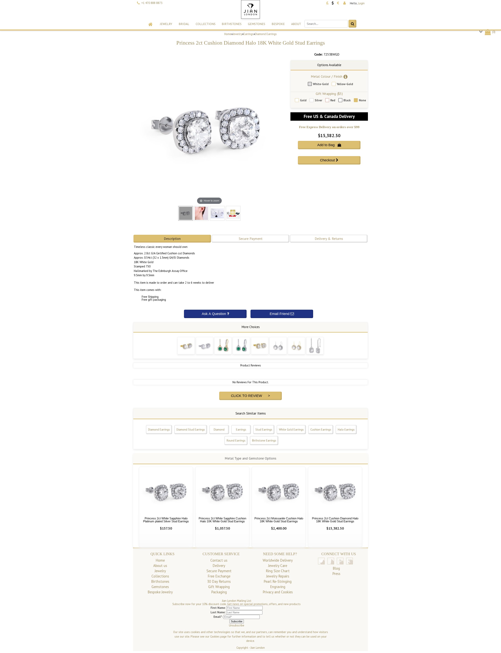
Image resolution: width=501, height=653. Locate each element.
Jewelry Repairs (277, 576)
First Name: (218, 608)
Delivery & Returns (329, 238)
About (296, 24)
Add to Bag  (329, 145)
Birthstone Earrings (264, 440)
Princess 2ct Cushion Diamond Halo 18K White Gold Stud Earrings (335, 520)
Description (172, 238)
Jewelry (166, 24)
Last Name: (218, 612)
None (362, 100)
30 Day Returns (219, 581)
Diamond (219, 429)
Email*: (218, 617)
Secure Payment (250, 238)
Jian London (257, 647)
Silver (318, 100)
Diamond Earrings (266, 33)
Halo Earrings (346, 429)
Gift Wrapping (219, 586)
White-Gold (321, 84)
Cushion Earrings (320, 429)
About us (160, 565)
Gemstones (256, 24)
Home (227, 34)
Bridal (184, 24)
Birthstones (231, 24)
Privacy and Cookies (278, 592)
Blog (336, 568)
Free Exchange (219, 576)
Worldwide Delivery (278, 560)
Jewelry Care (277, 565)
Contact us (218, 560)
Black (347, 100)
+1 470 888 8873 (151, 3)
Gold (303, 100)
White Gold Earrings (291, 429)
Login (361, 3)
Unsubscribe (236, 625)
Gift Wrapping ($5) (329, 93)
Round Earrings (236, 440)
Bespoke (278, 24)
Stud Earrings (263, 429)
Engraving (277, 586)
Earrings (248, 33)
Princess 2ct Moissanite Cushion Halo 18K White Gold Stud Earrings (278, 520)
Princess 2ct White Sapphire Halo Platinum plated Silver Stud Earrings (166, 520)
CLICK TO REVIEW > (250, 396)
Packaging (219, 592)
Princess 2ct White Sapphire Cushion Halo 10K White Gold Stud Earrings (222, 520)
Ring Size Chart (278, 570)
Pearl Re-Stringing (278, 581)
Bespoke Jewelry (160, 592)
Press (336, 573)
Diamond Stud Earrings (191, 429)
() (493, 32)
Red (332, 100)
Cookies (215, 636)
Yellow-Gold (345, 84)
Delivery (219, 565)
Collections (205, 24)
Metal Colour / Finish (326, 76)
